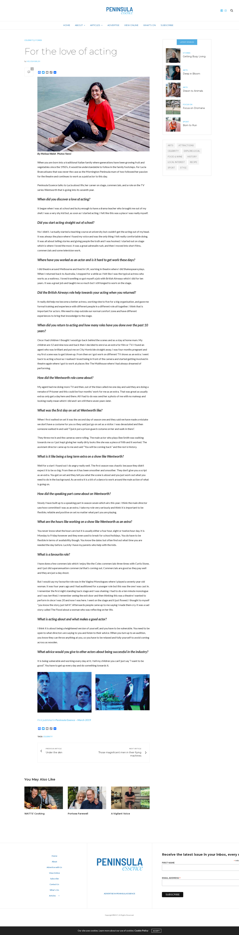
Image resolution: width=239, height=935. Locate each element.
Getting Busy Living (194, 56)
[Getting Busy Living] (174, 55)
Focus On (187, 104)
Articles (95, 25)
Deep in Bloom (191, 73)
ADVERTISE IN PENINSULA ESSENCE (119, 893)
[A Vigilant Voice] (130, 798)
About (79, 25)
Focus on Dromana (194, 108)
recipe (193, 162)
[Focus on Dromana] (174, 107)
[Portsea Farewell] (87, 798)
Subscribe (167, 25)
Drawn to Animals (193, 90)
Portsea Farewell (78, 813)
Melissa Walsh (33, 61)
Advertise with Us (54, 867)
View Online (131, 25)
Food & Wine (175, 156)
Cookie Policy (141, 930)
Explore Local (192, 151)
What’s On (149, 25)
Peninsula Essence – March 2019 (73, 719)
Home (66, 25)
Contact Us (54, 884)
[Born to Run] (174, 124)
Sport (186, 122)
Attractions (186, 145)
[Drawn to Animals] (174, 90)
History (192, 156)
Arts (185, 70)
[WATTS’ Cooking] (43, 798)
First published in (46, 719)
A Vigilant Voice (120, 813)
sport (171, 167)
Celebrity (29, 40)
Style (183, 167)
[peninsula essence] (119, 10)
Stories (38, 40)
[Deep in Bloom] (174, 72)
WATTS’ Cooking (34, 813)
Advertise (113, 25)
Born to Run (190, 125)
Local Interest (176, 162)
